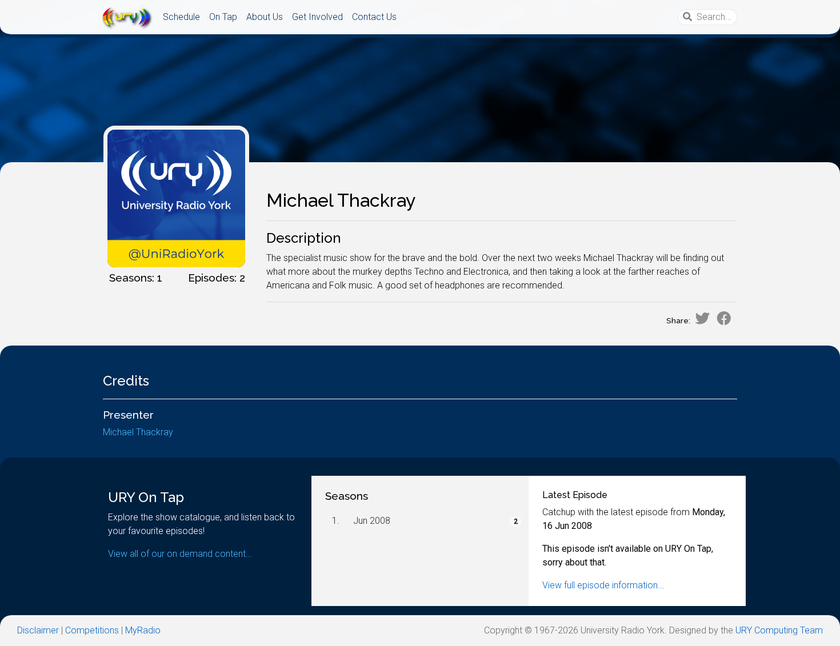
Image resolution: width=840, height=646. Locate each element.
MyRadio (143, 630)
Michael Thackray (138, 432)
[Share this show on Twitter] (702, 318)
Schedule (181, 16)
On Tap (223, 16)
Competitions (92, 630)
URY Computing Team (779, 630)
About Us (264, 16)
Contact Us (374, 16)
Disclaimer (38, 630)
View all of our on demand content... (180, 553)
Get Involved (317, 16)
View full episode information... (603, 585)
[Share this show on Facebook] (724, 318)
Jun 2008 (371, 520)
